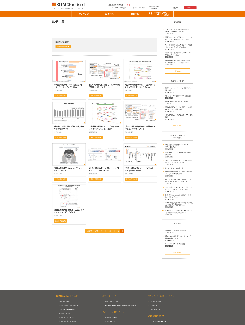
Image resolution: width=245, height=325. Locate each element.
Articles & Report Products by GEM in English (120, 305)
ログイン (190, 7)
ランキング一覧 (156, 301)
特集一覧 (135, 14)
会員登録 (175, 8)
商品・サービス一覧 (112, 301)
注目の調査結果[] (63, 46)
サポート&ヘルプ (139, 8)
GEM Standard (68, 4)
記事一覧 (109, 14)
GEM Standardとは (119, 8)
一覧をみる (177, 71)
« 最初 (89, 231)
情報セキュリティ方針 (66, 317)
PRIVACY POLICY (65, 313)
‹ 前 (96, 231)
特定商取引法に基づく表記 (68, 321)
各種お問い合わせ (111, 317)
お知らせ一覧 (155, 309)
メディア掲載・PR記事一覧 (68, 305)
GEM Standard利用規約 (67, 309)
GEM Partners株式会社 (159, 321)
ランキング (84, 14)
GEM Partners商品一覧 (154, 7)
